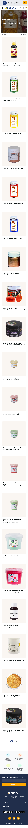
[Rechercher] (21, 8)
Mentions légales (15, 823)
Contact (20, 823)
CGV (19, 822)
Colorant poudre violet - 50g (12, 343)
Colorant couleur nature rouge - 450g (13, 483)
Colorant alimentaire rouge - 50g (13, 413)
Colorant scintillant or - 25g (11, 695)
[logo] (10, 7)
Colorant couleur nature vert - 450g (12, 520)
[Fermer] (1, 3)
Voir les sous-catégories (10, 23)
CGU (21, 822)
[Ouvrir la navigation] (2, 8)
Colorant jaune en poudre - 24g (12, 133)
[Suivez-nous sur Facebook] (9, 818)
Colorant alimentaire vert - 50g (12, 448)
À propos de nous (6, 806)
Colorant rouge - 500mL (10, 64)
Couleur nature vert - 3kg (11, 556)
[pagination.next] (19, 741)
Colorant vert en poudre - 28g (12, 99)
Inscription (14, 784)
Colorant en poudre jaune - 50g (12, 378)
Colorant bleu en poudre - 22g (12, 238)
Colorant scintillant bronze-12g (13, 273)
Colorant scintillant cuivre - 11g (13, 168)
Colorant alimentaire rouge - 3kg (13, 590)
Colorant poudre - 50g (10, 308)
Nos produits (5, 802)
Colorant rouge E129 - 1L (11, 625)
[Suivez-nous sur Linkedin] (14, 818)
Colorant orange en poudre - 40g (13, 203)
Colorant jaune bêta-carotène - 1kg (14, 660)
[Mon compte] (23, 8)
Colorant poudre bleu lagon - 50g (13, 730)
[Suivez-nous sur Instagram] (18, 818)
